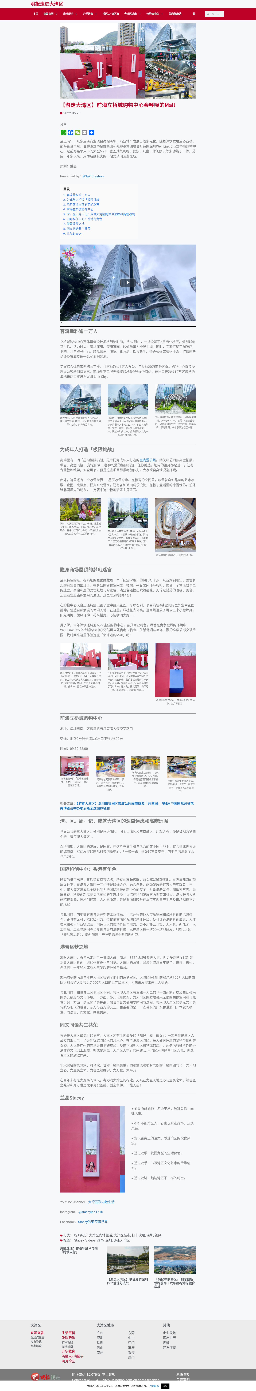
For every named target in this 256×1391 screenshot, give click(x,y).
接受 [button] (165, 1386)
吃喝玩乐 (68, 14)
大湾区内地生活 (100, 1235)
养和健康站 (175, 14)
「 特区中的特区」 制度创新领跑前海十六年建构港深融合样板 (174, 1283)
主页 (35, 14)
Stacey (79, 1240)
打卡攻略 (138, 1235)
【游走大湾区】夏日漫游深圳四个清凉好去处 (127, 1281)
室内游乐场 (147, 460)
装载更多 (128, 1310)
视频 (158, 1235)
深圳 (150, 1235)
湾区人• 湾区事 (111, 14)
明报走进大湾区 (46, 4)
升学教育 (88, 14)
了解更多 (154, 1386)
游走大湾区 (122, 1240)
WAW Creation (93, 176)
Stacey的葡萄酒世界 (93, 1222)
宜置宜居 (48, 14)
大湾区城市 (130, 14)
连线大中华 (152, 14)
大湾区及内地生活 (101, 1202)
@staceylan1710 (90, 1212)
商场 (100, 1240)
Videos (90, 1240)
